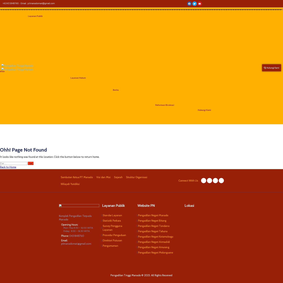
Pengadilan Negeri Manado (153, 215)
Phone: (72, 235)
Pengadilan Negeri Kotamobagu (155, 236)
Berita (116, 90)
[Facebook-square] (203, 180)
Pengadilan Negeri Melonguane (155, 252)
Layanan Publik (35, 16)
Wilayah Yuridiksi (70, 184)
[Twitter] (209, 180)
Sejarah (118, 177)
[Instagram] (215, 180)
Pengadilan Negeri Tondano (154, 226)
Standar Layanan (112, 215)
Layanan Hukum (78, 78)
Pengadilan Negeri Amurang (153, 247)
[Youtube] (221, 180)
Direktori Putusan (112, 240)
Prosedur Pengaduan (114, 235)
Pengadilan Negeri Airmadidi (154, 241)
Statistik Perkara (112, 220)
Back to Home (8, 167)
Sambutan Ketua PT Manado (77, 177)
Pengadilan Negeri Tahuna (153, 231)
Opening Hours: (69, 224)
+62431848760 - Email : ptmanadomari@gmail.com (29, 3)
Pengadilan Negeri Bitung (152, 220)
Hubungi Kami (204, 110)
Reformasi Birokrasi (164, 105)
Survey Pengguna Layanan (112, 228)
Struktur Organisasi (136, 177)
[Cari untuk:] (14, 163)
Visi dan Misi (103, 177)
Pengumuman (110, 245)
